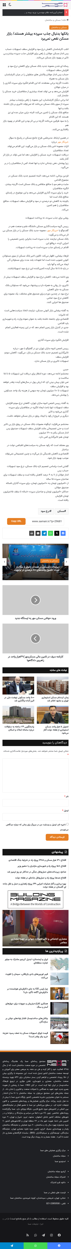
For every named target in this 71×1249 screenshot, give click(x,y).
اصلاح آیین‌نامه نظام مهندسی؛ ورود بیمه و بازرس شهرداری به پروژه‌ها (33, 12)
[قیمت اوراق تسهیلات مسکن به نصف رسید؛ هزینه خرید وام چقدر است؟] (59, 1038)
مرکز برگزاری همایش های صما (53, 1150)
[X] (56, 533)
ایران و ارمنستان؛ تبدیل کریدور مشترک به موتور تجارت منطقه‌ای (26, 961)
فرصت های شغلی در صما (55, 1192)
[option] (35, 562)
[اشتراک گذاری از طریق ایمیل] (38, 533)
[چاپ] (31, 533)
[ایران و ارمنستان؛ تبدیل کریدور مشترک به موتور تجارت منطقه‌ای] (59, 964)
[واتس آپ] (50, 533)
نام (66, 796)
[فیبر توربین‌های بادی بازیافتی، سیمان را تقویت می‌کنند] (59, 979)
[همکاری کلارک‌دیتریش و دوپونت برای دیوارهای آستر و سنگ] (59, 1008)
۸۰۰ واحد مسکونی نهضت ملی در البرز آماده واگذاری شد (19, 699)
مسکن (60, 511)
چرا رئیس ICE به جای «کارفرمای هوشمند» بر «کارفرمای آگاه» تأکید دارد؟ (27, 990)
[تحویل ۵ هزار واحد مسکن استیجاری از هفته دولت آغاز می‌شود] (53, 715)
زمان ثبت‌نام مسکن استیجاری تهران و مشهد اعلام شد (55, 699)
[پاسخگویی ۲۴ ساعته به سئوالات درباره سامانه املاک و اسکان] (18, 715)
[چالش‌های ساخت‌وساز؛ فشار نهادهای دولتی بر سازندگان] (59, 1023)
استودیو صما (60, 1161)
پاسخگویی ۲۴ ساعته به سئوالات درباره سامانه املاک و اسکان (19, 728)
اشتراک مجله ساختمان (56, 1177)
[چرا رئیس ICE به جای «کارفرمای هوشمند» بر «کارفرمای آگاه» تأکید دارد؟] (59, 993)
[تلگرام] (44, 533)
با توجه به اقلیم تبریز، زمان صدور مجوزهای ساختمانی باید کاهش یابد (32, 941)
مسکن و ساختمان (52, 20)
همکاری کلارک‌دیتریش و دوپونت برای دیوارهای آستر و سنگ (26, 1005)
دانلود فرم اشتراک (58, 1182)
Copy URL (16, 521)
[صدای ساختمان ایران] (55, 5)
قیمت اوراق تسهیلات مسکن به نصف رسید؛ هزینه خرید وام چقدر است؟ (25, 1035)
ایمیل (65, 810)
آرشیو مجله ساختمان (57, 1171)
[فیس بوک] (63, 533)
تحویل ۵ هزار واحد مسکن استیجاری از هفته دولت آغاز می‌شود (56, 730)
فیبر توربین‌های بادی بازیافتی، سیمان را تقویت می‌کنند (26, 976)
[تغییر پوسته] (10, 6)
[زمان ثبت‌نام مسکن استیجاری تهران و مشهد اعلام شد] (53, 686)
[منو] (4, 6)
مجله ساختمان (59, 1156)
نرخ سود (45, 511)
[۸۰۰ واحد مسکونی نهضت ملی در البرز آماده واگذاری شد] (18, 686)
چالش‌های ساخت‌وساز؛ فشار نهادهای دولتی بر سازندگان (26, 1020)
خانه (64, 20)
